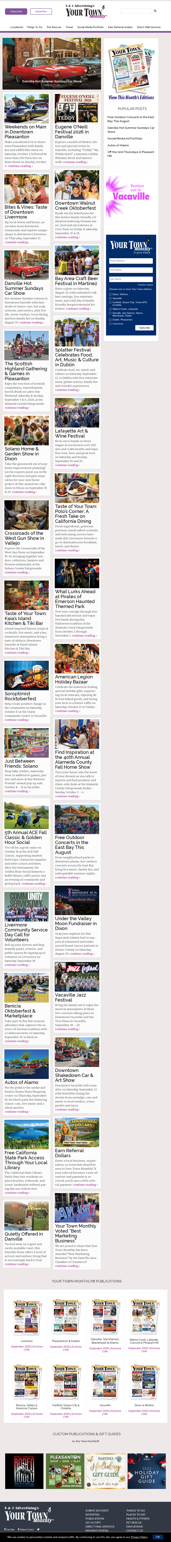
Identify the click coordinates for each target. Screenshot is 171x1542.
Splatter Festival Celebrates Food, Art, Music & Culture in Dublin (77, 357)
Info (27, 1349)
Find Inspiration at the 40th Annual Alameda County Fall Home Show (74, 759)
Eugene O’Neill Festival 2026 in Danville (72, 131)
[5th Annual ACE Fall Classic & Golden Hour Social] (26, 814)
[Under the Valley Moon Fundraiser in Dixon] (77, 900)
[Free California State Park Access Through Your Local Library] (26, 1134)
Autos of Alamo (21, 1082)
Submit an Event (97, 1510)
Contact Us (134, 1530)
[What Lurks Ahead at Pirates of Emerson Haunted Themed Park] (77, 573)
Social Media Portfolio (90, 27)
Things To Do (34, 27)
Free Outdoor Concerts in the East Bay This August (71, 845)
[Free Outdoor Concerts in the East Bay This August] (77, 819)
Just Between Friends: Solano (21, 763)
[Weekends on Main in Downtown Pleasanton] (26, 108)
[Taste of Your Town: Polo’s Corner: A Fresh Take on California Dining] (77, 488)
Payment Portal (97, 1530)
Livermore (118, 323)
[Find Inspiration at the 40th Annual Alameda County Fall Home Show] (77, 734)
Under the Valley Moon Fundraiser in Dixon (76, 923)
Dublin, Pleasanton (122, 319)
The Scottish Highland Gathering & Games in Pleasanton (26, 371)
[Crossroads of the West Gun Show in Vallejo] (26, 515)
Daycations (134, 1526)
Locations (16, 27)
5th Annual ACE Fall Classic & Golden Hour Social (26, 837)
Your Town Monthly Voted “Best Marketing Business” (75, 1233)
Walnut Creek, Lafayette (125, 309)
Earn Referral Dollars (120, 27)
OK (158, 1537)
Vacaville (117, 298)
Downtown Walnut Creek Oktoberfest (75, 205)
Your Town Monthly (86, 11)
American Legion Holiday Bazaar (74, 679)
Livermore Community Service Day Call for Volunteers (26, 932)
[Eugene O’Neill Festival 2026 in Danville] (77, 108)
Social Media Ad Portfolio (125, 138)
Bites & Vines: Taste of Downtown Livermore (26, 212)
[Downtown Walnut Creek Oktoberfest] (77, 185)
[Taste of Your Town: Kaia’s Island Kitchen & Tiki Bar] (26, 595)
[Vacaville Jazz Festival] (77, 977)
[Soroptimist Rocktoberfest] (26, 675)
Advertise (93, 1514)
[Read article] (52, 64)
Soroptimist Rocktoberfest (20, 696)
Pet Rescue (54, 27)
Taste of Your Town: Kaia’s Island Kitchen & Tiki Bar (26, 618)
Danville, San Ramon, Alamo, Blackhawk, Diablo (128, 314)
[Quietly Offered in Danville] (26, 1216)
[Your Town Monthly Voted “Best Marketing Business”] (77, 1208)
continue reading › (20, 166)
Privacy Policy (139, 1537)
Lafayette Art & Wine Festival (71, 433)
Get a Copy (93, 1522)
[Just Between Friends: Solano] (26, 743)
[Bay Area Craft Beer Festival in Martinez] (77, 260)
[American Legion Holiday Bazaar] (77, 658)
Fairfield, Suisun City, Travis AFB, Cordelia (130, 303)
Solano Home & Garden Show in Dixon (22, 453)
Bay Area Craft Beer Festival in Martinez (76, 281)
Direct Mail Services (149, 27)
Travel (69, 27)
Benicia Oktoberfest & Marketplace (20, 1011)
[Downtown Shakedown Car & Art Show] (77, 1052)
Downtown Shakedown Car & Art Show (74, 1075)
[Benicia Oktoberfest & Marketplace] (26, 988)
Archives (37, 1346)
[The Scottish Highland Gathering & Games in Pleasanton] (26, 345)
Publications (95, 1518)
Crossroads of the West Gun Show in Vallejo (24, 538)
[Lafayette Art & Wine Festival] (77, 413)
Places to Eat (135, 1514)
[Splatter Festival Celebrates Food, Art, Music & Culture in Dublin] (77, 331)
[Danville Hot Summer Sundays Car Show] (26, 265)
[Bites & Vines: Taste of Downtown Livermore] (26, 189)
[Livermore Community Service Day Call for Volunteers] (26, 906)
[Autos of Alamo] (26, 1064)
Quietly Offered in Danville (24, 1236)
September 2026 (21, 1346)
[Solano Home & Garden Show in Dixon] (26, 430)
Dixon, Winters (120, 294)
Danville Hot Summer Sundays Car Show (24, 288)
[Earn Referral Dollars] (77, 1132)
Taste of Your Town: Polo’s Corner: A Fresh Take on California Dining (76, 514)
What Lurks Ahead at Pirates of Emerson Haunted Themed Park (75, 599)
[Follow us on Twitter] (38, 1529)
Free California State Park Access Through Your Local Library (26, 1160)
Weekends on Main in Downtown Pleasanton (25, 131)
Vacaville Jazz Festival (70, 997)
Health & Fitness (137, 1518)
